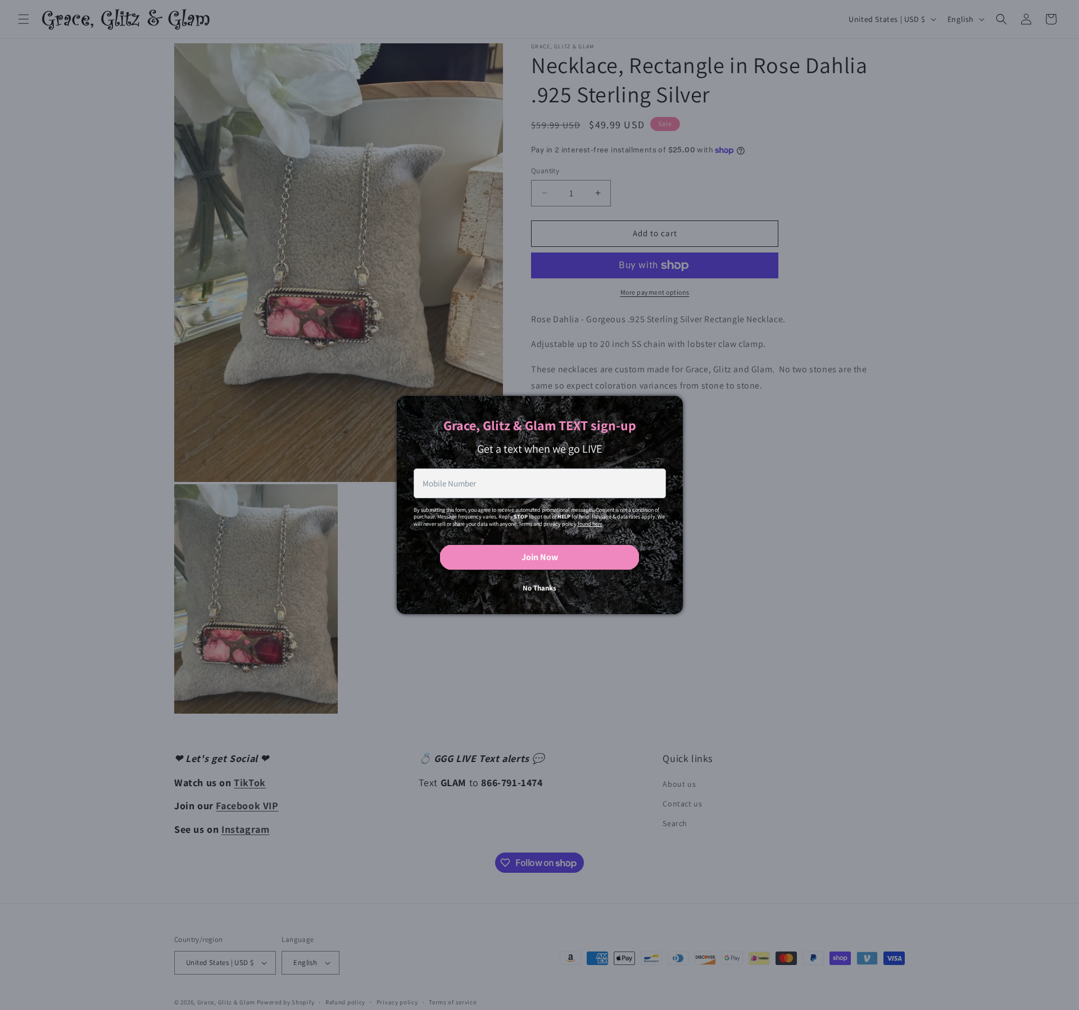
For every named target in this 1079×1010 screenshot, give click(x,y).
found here (590, 523)
